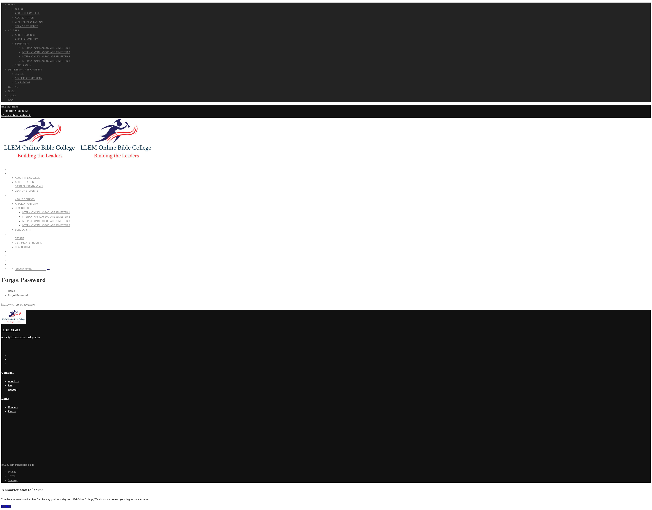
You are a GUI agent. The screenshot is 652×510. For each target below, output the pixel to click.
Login (635, 120)
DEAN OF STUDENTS (26, 26)
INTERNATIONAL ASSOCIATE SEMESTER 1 (46, 47)
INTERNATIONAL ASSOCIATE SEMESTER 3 (46, 56)
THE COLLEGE (16, 9)
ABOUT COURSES (25, 35)
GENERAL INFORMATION (29, 21)
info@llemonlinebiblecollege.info (16, 115)
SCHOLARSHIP (23, 65)
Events (12, 411)
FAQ (10, 99)
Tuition (12, 95)
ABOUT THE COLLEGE (27, 13)
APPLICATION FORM (26, 39)
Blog (10, 385)
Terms (11, 476)
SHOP (11, 91)
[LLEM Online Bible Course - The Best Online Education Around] (39, 162)
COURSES (13, 30)
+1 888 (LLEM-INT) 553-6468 (14, 111)
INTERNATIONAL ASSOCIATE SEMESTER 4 (46, 60)
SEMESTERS (22, 43)
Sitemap (12, 480)
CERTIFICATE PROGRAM (28, 78)
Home (11, 4)
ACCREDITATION (24, 17)
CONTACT (14, 86)
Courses (13, 407)
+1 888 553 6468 (10, 330)
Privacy (12, 471)
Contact (12, 389)
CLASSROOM (22, 82)
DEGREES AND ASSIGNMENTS (25, 69)
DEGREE (19, 73)
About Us (13, 381)
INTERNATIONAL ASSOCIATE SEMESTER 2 (46, 52)
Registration (645, 120)
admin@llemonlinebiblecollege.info (20, 337)
